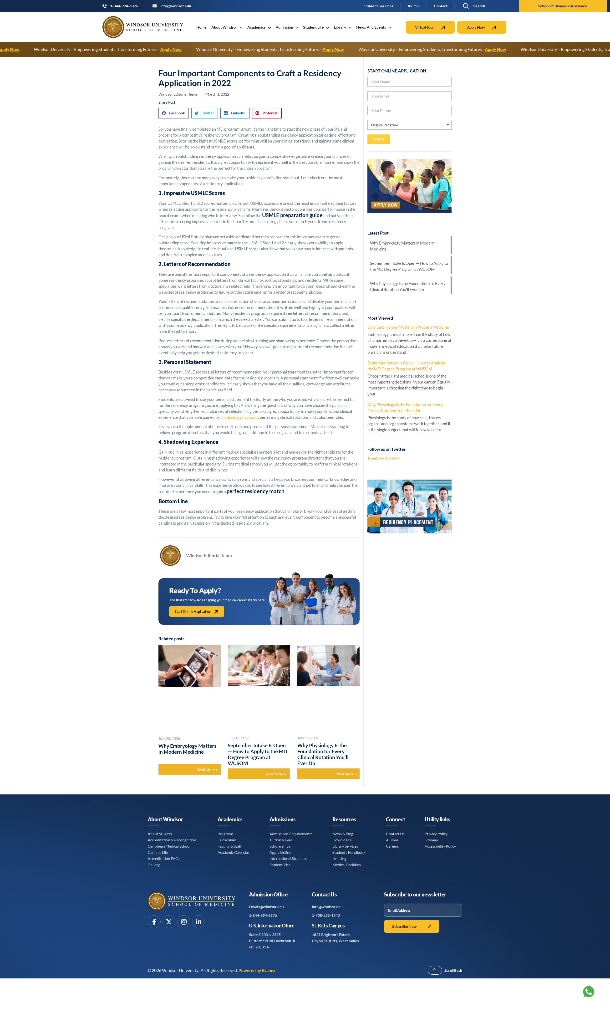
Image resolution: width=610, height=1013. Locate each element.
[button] (474, 6)
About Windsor (224, 27)
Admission (284, 27)
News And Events (371, 27)
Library (340, 27)
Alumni (414, 6)
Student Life (313, 27)
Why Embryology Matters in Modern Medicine (187, 749)
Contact (440, 6)
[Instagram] (183, 921)
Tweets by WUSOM (383, 458)
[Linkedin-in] (198, 921)
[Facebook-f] (154, 921)
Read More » (207, 769)
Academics (256, 27)
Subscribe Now (404, 926)
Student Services (378, 6)
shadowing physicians (239, 417)
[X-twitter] (169, 921)
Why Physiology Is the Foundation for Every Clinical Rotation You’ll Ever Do (323, 754)
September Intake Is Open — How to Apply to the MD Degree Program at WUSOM (257, 754)
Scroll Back (453, 970)
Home (201, 27)
